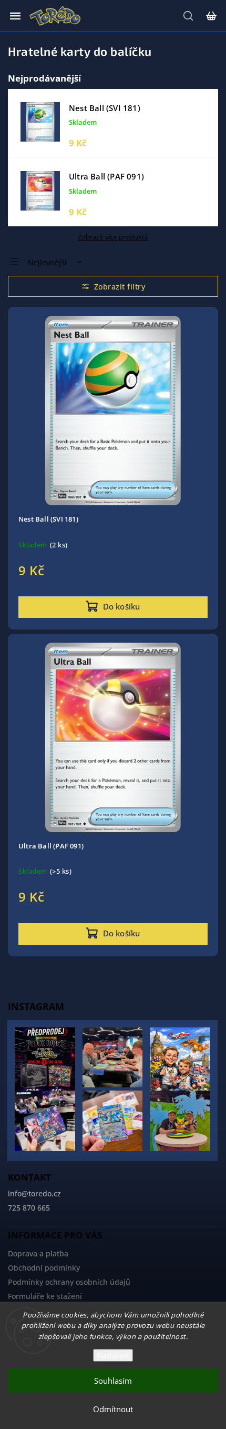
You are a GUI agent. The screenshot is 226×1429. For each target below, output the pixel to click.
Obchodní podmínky (44, 1268)
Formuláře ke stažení (45, 1296)
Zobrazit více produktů (113, 236)
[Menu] (15, 15)
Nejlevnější (47, 262)
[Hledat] (189, 16)
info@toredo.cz (34, 1193)
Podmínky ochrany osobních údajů (69, 1282)
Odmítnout (113, 1409)
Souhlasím (113, 1380)
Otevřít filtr (113, 286)
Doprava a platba (38, 1253)
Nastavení (113, 1355)
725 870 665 (29, 1208)
